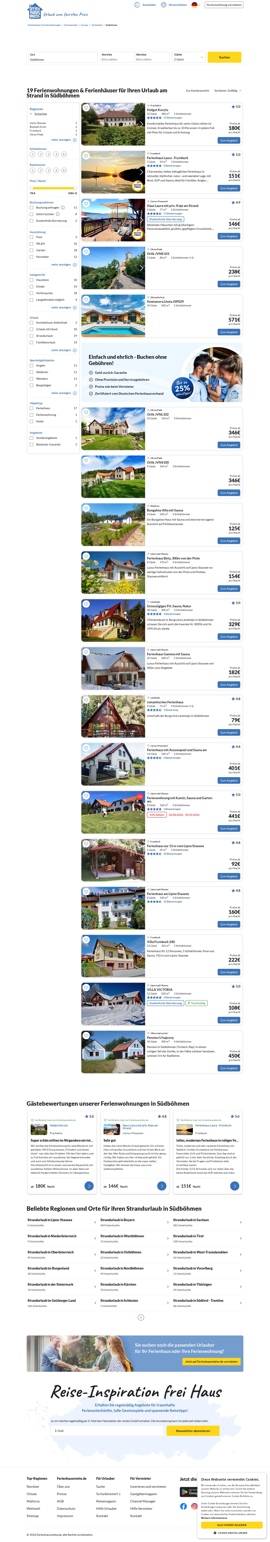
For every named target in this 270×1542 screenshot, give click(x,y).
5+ (64, 154)
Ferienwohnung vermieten (224, 4)
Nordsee (33, 1486)
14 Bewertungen (172, 901)
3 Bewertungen (172, 613)
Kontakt (102, 1516)
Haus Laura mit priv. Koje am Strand (172, 206)
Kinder (56, 286)
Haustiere (56, 279)
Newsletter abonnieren (193, 1431)
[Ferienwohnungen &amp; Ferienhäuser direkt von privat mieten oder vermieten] (57, 14)
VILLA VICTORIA (159, 990)
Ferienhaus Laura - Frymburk (167, 158)
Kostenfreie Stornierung (56, 220)
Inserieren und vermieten (148, 1486)
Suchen (224, 57)
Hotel (56, 421)
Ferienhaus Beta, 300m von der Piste (173, 558)
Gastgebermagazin (143, 1494)
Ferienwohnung (56, 414)
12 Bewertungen (172, 117)
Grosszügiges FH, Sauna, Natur (169, 606)
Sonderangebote (56, 437)
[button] (232, 1533)
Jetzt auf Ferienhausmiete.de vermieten (211, 1361)
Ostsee (32, 1494)
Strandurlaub (56, 335)
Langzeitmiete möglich (56, 299)
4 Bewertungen (172, 165)
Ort (32, 54)
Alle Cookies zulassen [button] (231, 1525)
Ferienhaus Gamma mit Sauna (168, 654)
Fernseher (56, 256)
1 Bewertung (170, 709)
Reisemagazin (106, 1501)
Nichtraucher (56, 293)
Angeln (56, 365)
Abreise (141, 54)
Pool (56, 237)
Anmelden (149, 4)
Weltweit (33, 1508)
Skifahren (56, 372)
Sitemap (33, 1516)
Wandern (56, 378)
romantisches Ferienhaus (165, 702)
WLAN (56, 243)
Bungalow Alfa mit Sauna (165, 510)
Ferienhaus (56, 408)
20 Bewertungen (172, 853)
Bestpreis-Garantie (56, 444)
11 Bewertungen (172, 213)
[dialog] (231, 1505)
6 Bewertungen (172, 757)
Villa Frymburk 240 (161, 942)
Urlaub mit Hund (56, 329)
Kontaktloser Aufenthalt (56, 322)
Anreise (107, 54)
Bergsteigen (56, 385)
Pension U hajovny (160, 1038)
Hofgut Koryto (157, 110)
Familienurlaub (56, 342)
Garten (56, 250)
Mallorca (33, 1501)
